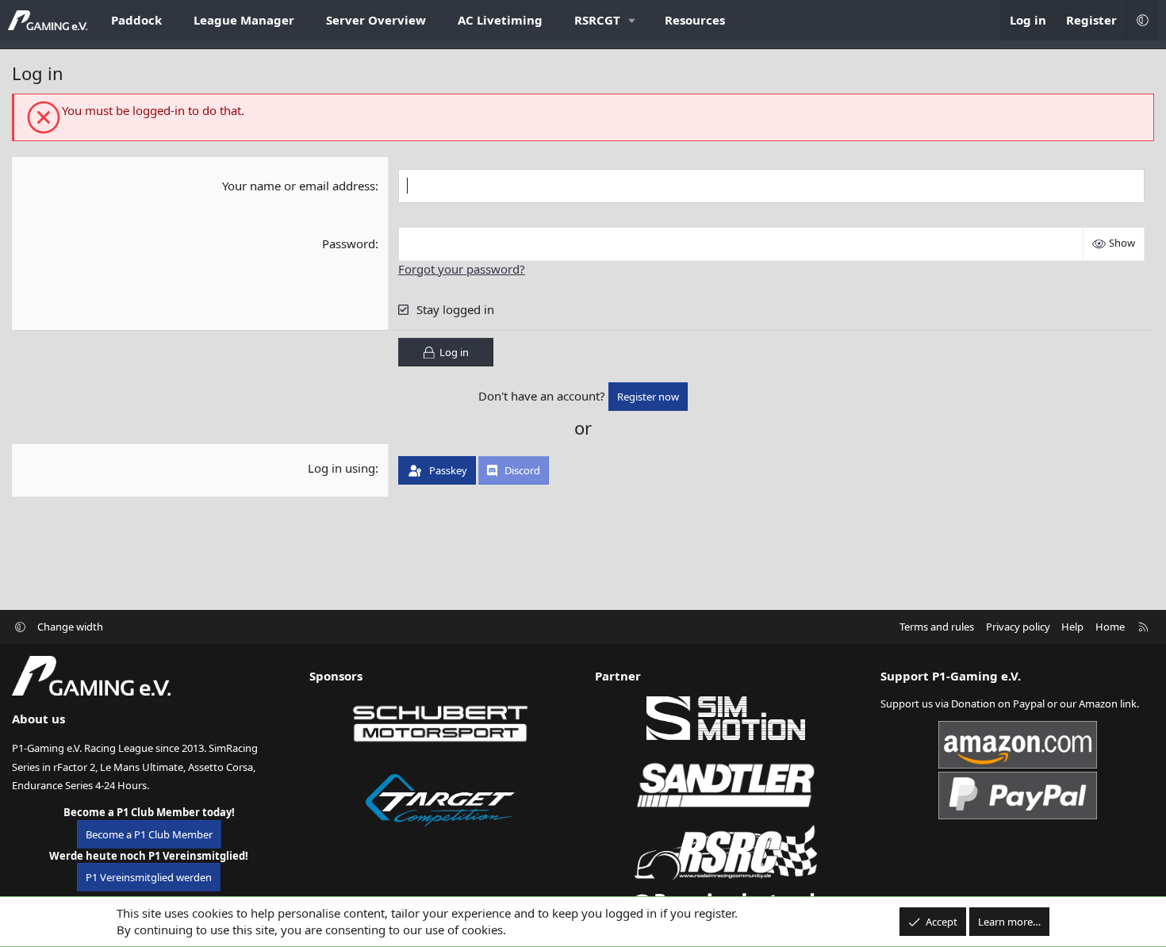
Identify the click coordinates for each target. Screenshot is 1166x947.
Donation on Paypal (998, 703)
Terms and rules (936, 626)
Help (1072, 626)
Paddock (136, 20)
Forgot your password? (461, 269)
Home (1110, 626)
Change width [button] (70, 626)
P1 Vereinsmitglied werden (149, 877)
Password (348, 243)
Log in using (341, 468)
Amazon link (1108, 703)
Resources (695, 20)
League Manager (244, 20)
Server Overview (376, 20)
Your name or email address (298, 186)
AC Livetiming (500, 20)
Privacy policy (1018, 626)
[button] (603, 20)
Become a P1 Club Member (149, 834)
